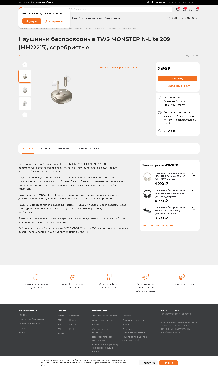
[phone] (196, 18)
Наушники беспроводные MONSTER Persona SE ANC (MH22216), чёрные (170, 193)
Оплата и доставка (87, 148)
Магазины (173, 2)
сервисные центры (190, 2)
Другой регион (54, 21)
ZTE (59, 320)
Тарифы (22, 315)
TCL (59, 329)
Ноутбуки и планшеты (87, 18)
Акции (22, 333)
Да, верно (32, 21)
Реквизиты (128, 325)
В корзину (178, 78)
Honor (72, 320)
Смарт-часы (112, 18)
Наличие (63, 148)
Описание (28, 148)
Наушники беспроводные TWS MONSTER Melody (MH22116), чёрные (170, 210)
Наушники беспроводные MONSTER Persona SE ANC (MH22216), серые (170, 176)
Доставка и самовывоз (104, 316)
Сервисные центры (133, 320)
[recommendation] (194, 175)
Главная (22, 28)
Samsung (74, 316)
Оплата (96, 325)
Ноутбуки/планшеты (30, 324)
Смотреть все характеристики (117, 68)
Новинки (23, 328)
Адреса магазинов (102, 320)
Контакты (127, 316)
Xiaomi (61, 316)
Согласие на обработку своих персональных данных (105, 348)
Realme (73, 329)
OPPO (72, 325)
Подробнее (148, 362)
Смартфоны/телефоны (31, 319)
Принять (169, 362)
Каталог (34, 28)
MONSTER (62, 334)
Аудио (44, 28)
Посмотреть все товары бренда (157, 226)
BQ (59, 325)
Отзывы (46, 148)
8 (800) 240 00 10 (183, 18)
